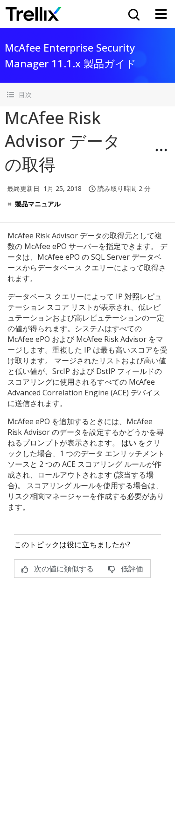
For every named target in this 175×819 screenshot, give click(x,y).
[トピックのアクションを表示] (161, 150)
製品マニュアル (38, 203)
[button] (87, 94)
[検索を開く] (133, 14)
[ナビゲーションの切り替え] (161, 14)
